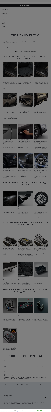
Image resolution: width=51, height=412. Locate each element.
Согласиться (39, 410)
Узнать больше (16, 411)
